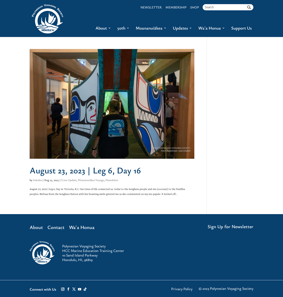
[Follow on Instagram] (62, 289)
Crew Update (68, 180)
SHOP (194, 7)
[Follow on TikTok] (85, 289)
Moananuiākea (149, 28)
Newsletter (111, 180)
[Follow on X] (74, 289)
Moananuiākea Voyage (91, 180)
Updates (180, 28)
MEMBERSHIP (176, 7)
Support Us (241, 28)
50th (121, 28)
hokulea (37, 180)
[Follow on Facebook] (68, 289)
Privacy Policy (181, 288)
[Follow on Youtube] (79, 289)
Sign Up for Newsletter (230, 226)
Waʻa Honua (209, 28)
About (101, 28)
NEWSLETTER (151, 7)
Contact (55, 228)
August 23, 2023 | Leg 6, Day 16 (85, 170)
